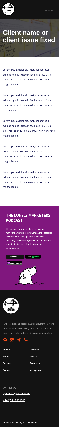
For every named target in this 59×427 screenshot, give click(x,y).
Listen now (15, 257)
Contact (7, 370)
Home (6, 349)
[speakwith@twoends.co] (20, 340)
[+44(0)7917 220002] (27, 340)
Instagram (35, 370)
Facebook (35, 363)
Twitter (34, 356)
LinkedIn (34, 349)
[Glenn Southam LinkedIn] (6, 340)
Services (7, 363)
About (6, 356)
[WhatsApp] (13, 340)
